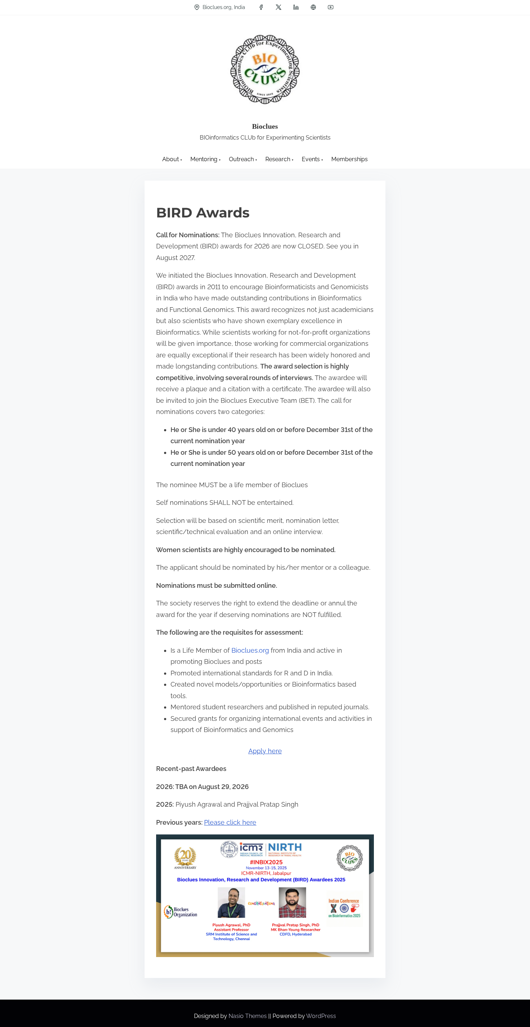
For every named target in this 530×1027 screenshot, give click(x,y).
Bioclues (265, 126)
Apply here (265, 751)
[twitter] (278, 7)
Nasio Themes (248, 1016)
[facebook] (261, 7)
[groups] (313, 7)
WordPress (321, 1016)
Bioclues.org (250, 650)
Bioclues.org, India (223, 7)
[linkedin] (296, 7)
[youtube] (330, 7)
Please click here (230, 822)
